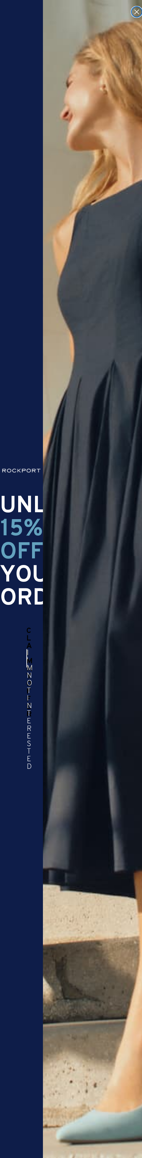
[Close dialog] (136, 12)
